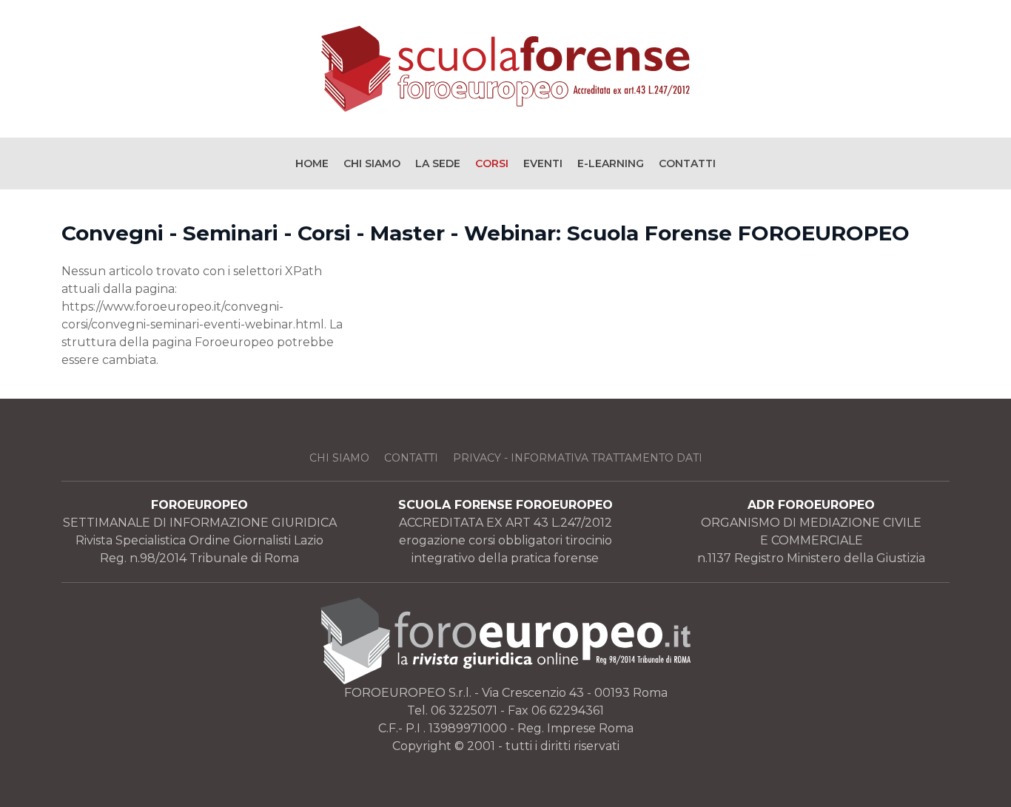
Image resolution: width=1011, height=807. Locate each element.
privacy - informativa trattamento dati (577, 458)
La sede (437, 163)
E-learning (610, 163)
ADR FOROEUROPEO (811, 505)
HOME (312, 163)
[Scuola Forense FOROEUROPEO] (505, 69)
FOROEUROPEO (199, 505)
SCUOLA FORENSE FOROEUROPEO (505, 505)
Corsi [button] (491, 163)
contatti (411, 458)
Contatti (687, 163)
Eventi (542, 163)
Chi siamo (371, 163)
